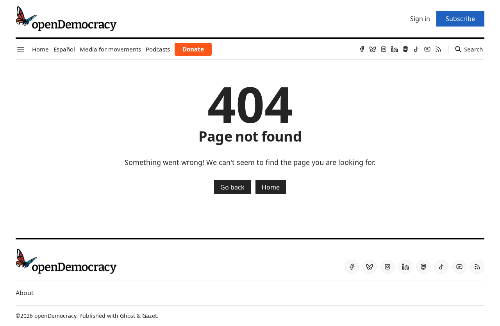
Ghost (127, 315)
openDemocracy (55, 315)
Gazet (149, 315)
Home (271, 187)
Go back (232, 187)
